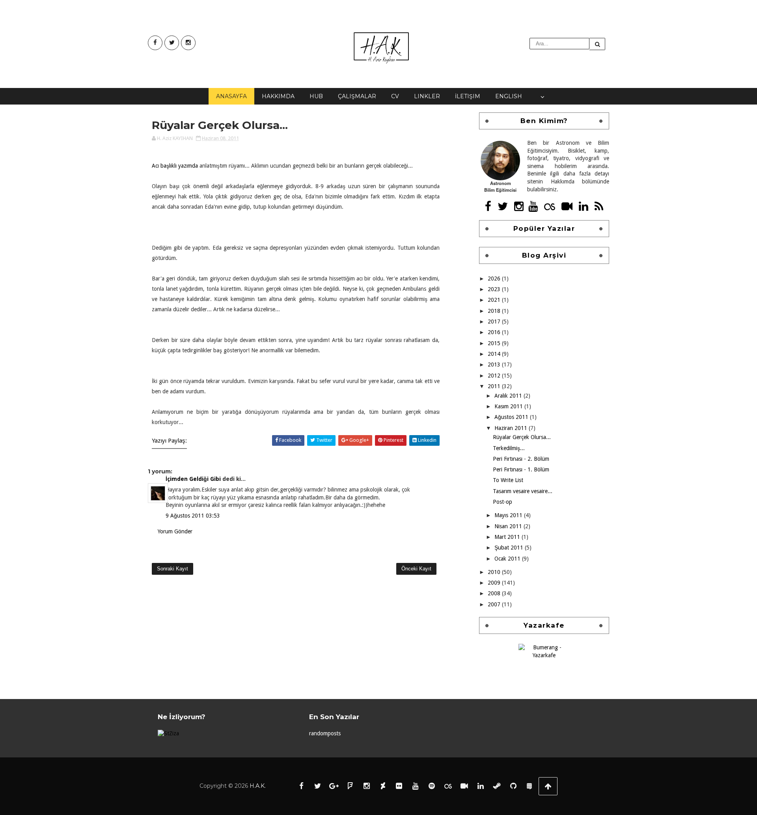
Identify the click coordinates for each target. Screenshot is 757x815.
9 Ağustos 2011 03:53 (193, 515)
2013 (495, 364)
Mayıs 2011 (509, 515)
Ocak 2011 (508, 558)
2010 (495, 572)
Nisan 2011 (509, 526)
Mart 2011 (508, 537)
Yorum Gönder (175, 531)
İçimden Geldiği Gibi (193, 479)
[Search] (597, 44)
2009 (495, 582)
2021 (495, 300)
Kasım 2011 (509, 406)
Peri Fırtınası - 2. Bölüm (521, 459)
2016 (495, 332)
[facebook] (155, 43)
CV (395, 96)
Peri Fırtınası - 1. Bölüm (521, 469)
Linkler (427, 96)
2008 (495, 593)
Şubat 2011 (509, 547)
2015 (495, 343)
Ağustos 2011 (512, 417)
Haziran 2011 (511, 428)
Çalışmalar (357, 96)
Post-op (502, 502)
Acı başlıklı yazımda (175, 166)
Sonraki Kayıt (172, 569)
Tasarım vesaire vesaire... (522, 491)
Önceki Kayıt (416, 569)
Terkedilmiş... (509, 448)
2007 (495, 604)
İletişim (467, 96)
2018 (495, 311)
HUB (316, 96)
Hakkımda (278, 96)
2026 (495, 278)
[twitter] (171, 43)
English (508, 96)
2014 (495, 354)
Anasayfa (231, 96)
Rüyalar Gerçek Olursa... (522, 437)
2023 (495, 289)
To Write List (508, 480)
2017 (495, 321)
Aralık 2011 (509, 396)
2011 (495, 386)
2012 (495, 375)
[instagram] (188, 43)
